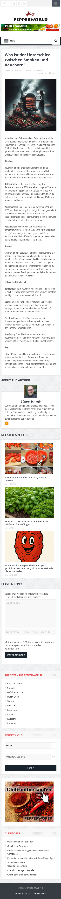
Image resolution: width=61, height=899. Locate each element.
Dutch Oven (13, 696)
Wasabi (10, 701)
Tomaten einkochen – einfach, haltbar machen (26, 479)
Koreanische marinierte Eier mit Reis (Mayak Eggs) (31, 858)
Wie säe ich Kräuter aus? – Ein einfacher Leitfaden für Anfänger (27, 523)
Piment (10, 714)
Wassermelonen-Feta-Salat (20, 841)
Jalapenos (12, 709)
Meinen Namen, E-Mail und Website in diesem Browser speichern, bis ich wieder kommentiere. (30, 645)
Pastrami (11, 705)
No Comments (37, 70)
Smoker (11, 687)
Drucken (44, 73)
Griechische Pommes (17, 846)
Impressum (39, 893)
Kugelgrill (11, 718)
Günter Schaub (17, 70)
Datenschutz (22, 893)
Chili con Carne (14, 683)
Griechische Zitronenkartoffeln (22, 874)
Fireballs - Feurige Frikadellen (21, 870)
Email (54, 73)
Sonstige (28, 70)
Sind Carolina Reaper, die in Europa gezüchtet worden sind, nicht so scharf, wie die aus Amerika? (29, 568)
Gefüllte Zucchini (15, 692)
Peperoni (11, 723)
